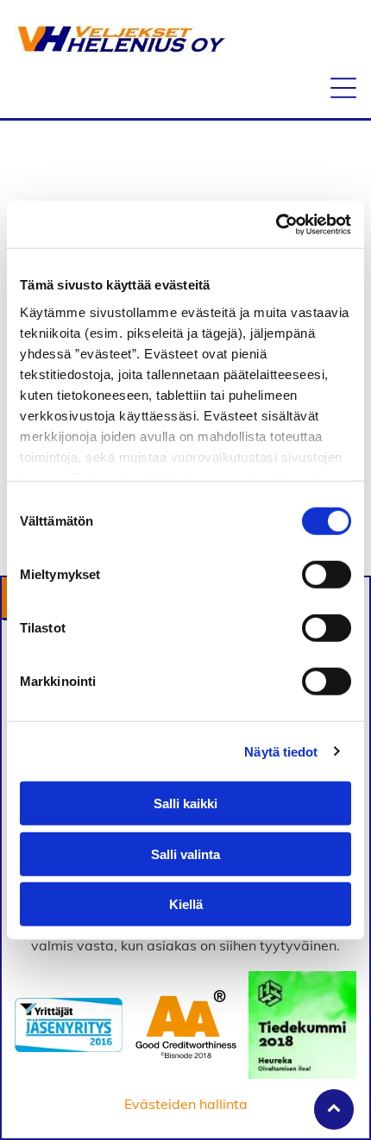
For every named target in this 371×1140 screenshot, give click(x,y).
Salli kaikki (185, 803)
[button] (343, 88)
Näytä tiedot (281, 751)
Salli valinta (185, 853)
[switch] (326, 575)
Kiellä (186, 904)
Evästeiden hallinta (186, 1103)
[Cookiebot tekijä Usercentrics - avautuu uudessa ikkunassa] (275, 224)
